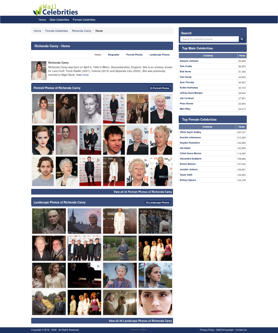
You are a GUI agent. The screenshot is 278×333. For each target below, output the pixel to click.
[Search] (242, 39)
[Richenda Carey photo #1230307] (84, 221)
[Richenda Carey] (38, 70)
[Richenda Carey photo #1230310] (90, 140)
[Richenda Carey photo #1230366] (43, 108)
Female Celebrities (84, 19)
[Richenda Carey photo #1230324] (43, 171)
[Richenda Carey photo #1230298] (161, 140)
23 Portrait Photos (159, 88)
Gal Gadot (185, 148)
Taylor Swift (186, 174)
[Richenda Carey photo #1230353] (43, 140)
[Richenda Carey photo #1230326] (155, 248)
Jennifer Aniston (189, 169)
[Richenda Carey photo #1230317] (84, 302)
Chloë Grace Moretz (190, 153)
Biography (113, 54)
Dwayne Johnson (189, 61)
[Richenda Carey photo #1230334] (120, 248)
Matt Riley (185, 108)
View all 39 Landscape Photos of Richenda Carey (140, 321)
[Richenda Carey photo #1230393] (155, 302)
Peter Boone (186, 103)
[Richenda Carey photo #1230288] (114, 108)
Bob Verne (185, 71)
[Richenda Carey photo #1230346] (120, 302)
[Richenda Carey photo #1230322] (137, 108)
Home (42, 19)
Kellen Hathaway (189, 87)
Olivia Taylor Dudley (190, 132)
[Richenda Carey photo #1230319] (66, 108)
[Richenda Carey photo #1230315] (49, 302)
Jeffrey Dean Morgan (191, 93)
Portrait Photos (134, 54)
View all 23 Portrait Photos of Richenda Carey (143, 192)
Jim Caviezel (187, 98)
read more (82, 75)
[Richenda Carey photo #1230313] (84, 275)
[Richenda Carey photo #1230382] (90, 171)
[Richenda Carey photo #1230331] (114, 140)
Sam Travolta (187, 82)
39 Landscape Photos (157, 202)
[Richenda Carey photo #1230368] (120, 275)
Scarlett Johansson (190, 137)
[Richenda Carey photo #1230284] (84, 248)
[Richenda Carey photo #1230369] (155, 275)
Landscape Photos (160, 54)
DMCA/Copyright (225, 329)
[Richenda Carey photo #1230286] (161, 108)
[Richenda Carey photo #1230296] (137, 171)
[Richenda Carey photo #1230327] (155, 221)
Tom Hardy (186, 77)
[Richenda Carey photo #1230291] (66, 171)
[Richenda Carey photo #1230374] (114, 171)
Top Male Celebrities (197, 48)
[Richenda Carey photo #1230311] (120, 221)
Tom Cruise (186, 66)
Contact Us (241, 329)
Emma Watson (188, 164)
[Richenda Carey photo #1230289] (137, 140)
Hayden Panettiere (190, 142)
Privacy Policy (207, 329)
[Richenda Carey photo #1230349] (49, 275)
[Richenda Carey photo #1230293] (49, 221)
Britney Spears (188, 180)
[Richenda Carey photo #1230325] (66, 140)
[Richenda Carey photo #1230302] (161, 171)
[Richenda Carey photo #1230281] (49, 248)
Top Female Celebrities (199, 119)
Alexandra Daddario (190, 158)
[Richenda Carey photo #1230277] (90, 108)
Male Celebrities (59, 19)
